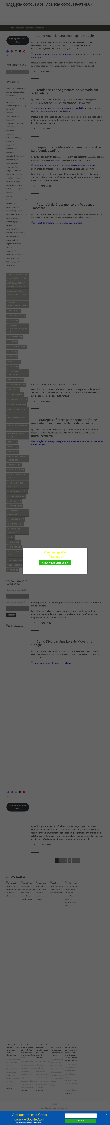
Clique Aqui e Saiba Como (55, 562)
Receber (81, 1121)
